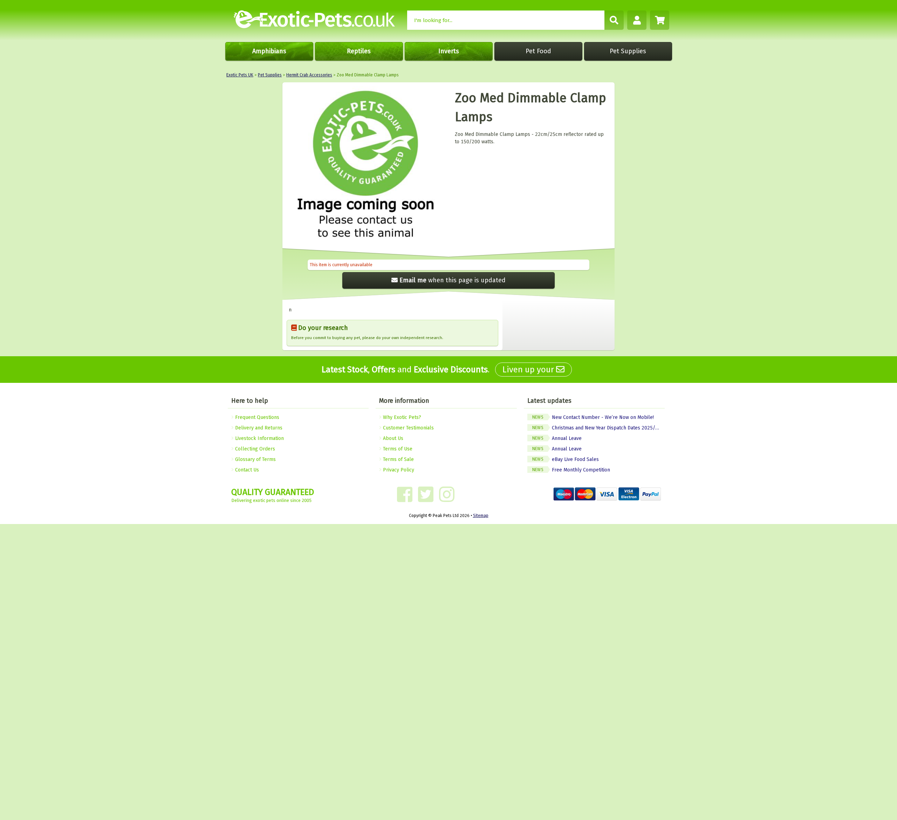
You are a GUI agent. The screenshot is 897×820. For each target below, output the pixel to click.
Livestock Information (259, 438)
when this (452, 280)
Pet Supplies (628, 51)
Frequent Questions (256, 417)
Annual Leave (557, 438)
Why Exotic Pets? (401, 417)
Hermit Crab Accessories (309, 75)
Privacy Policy (398, 470)
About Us (392, 438)
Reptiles (359, 51)
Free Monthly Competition (571, 470)
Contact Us (246, 470)
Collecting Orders (254, 449)
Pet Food (538, 51)
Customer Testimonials (408, 428)
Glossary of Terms (255, 459)
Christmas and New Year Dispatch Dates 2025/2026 (598, 428)
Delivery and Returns (258, 428)
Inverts (448, 51)
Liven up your (529, 369)
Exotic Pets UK (239, 75)
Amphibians (269, 51)
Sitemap (480, 515)
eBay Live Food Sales (565, 459)
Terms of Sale (398, 459)
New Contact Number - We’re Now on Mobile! (593, 417)
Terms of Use (397, 449)
